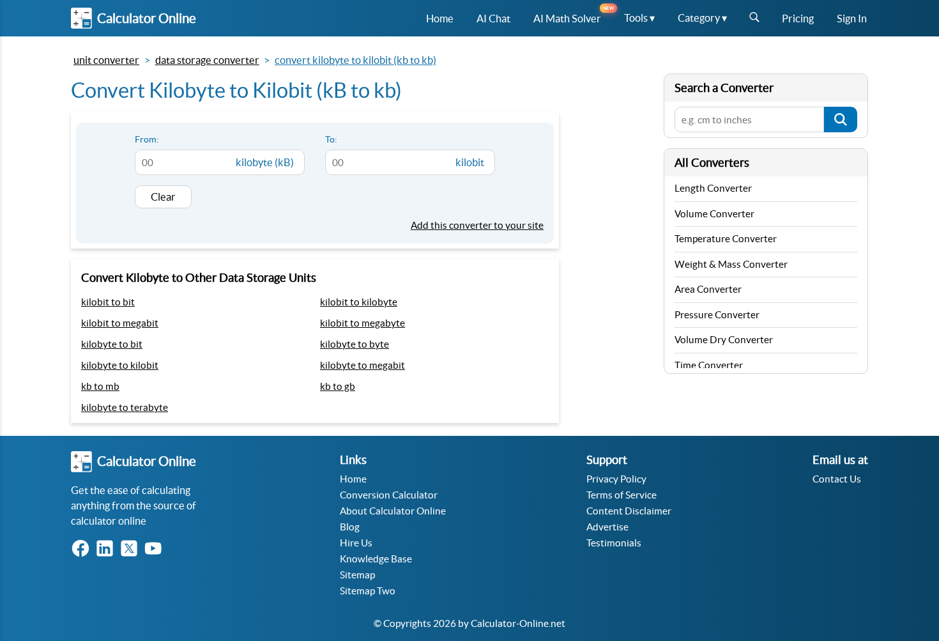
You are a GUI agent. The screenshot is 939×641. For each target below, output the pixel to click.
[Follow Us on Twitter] (131, 549)
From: (147, 139)
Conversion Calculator (389, 495)
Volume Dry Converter (724, 339)
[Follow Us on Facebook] (83, 549)
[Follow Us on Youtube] (156, 549)
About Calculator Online (393, 511)
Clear (163, 197)
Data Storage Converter (207, 60)
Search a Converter (724, 88)
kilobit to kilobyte (358, 302)
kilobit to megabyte (362, 323)
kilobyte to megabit (362, 365)
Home (353, 479)
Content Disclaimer (628, 511)
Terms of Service (621, 495)
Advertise (607, 526)
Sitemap (357, 574)
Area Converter (708, 289)
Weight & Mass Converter (731, 264)
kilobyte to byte (354, 344)
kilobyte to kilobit (119, 365)
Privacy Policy (616, 479)
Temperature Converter (726, 238)
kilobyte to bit (111, 344)
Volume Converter (714, 213)
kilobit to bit (108, 302)
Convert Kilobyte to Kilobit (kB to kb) (355, 60)
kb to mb (100, 386)
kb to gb (337, 386)
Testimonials (613, 542)
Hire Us (356, 542)
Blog (350, 526)
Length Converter (713, 188)
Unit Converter (106, 60)
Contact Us (837, 479)
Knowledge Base (376, 558)
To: (331, 139)
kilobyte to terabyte (124, 407)
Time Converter (709, 365)
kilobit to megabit (119, 323)
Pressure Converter (717, 314)
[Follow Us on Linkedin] (107, 549)
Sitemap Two (367, 590)
